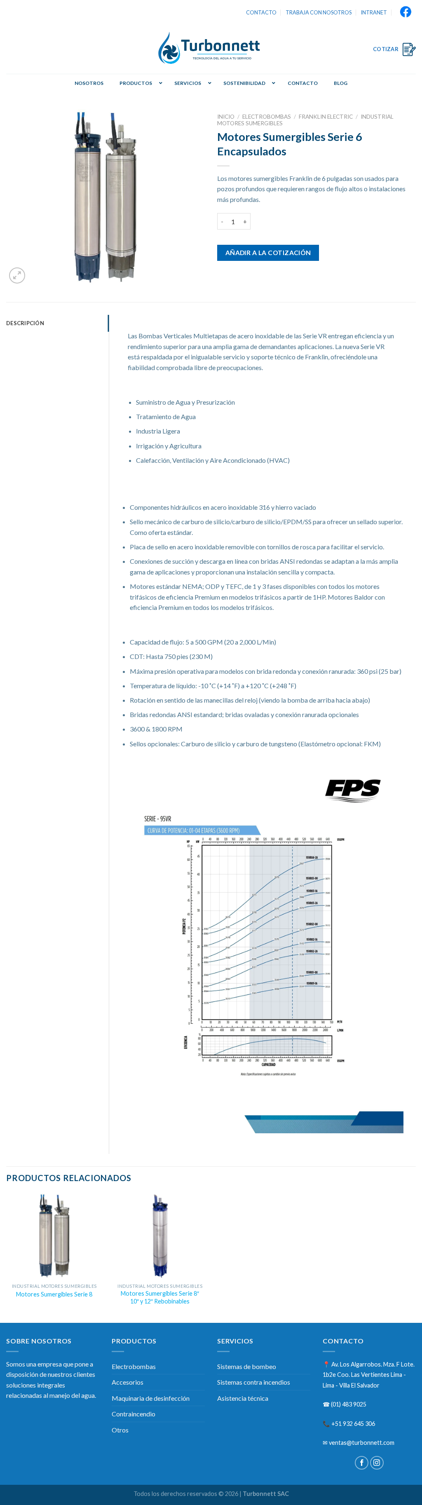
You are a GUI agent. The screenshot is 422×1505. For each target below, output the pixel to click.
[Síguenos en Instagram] (377, 1463)
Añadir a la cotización (268, 252)
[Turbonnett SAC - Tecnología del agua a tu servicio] (211, 49)
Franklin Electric (326, 116)
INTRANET (374, 12)
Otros (120, 1430)
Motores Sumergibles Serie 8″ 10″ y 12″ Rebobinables (160, 1297)
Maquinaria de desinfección (151, 1398)
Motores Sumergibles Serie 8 (54, 1294)
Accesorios (127, 1382)
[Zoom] (17, 275)
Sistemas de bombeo (246, 1366)
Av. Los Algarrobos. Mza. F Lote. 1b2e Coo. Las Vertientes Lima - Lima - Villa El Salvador (369, 1375)
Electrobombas (266, 116)
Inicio (225, 116)
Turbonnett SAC (266, 1493)
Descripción (25, 323)
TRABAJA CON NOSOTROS (319, 12)
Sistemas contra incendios (253, 1382)
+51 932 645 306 (353, 1423)
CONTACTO (261, 12)
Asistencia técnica (242, 1398)
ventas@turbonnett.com (361, 1442)
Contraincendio (133, 1414)
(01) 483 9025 (348, 1404)
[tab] (57, 323)
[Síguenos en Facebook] (361, 1463)
